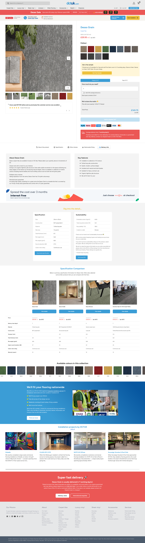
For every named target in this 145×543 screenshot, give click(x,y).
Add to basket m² (110, 119)
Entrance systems (113, 519)
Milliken (60, 521)
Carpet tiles (10, 8)
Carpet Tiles (83, 31)
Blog (43, 517)
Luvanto (77, 517)
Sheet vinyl (31, 8)
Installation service (47, 17)
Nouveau (61, 511)
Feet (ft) (124, 80)
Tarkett (77, 515)
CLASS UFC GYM (45, 452)
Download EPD (82, 257)
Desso (60, 517)
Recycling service (129, 517)
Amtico (77, 527)
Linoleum (40, 8)
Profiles (110, 517)
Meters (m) (95, 80)
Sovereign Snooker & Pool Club (118, 452)
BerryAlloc (78, 521)
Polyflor (77, 511)
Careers (44, 515)
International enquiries (80, 495)
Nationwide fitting (130, 511)
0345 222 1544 (134, 8)
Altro (93, 515)
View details (44, 311)
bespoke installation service (56, 391)
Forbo (76, 519)
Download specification (43, 253)
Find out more (33, 418)
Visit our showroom (47, 18)
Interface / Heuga (63, 519)
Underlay (110, 515)
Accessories (62, 8)
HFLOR (77, 513)
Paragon (60, 529)
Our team (44, 511)
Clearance (81, 8)
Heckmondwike (62, 525)
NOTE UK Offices (79, 452)
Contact (44, 525)
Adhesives (111, 511)
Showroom (45, 513)
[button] (138, 3)
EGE (59, 531)
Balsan (60, 513)
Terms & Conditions (47, 523)
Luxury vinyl (20, 8)
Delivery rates (62, 495)
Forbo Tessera (62, 527)
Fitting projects (46, 521)
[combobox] (27, 3)
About (44, 507)
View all (72, 429)
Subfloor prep (112, 513)
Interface (77, 523)
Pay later (127, 515)
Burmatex (61, 515)
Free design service (130, 513)
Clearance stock (129, 519)
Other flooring (51, 8)
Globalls (8, 452)
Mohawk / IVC (62, 523)
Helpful (72, 8)
